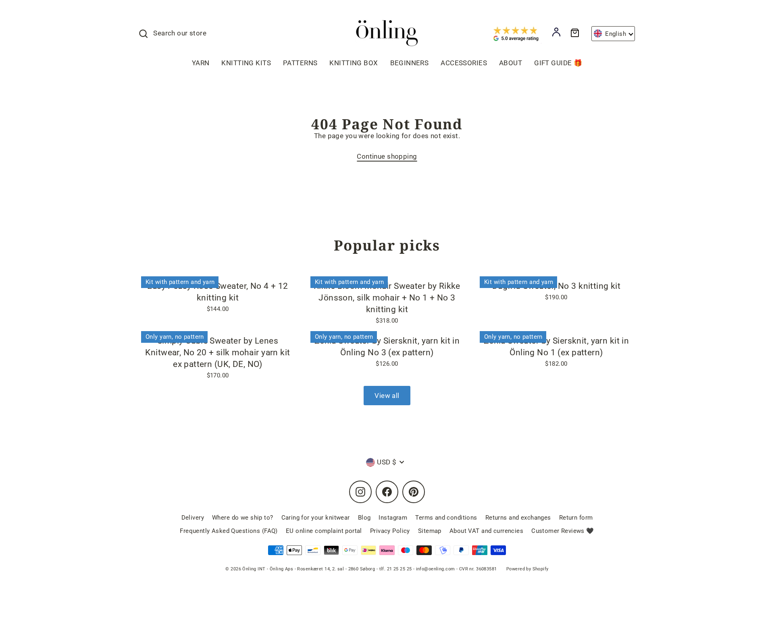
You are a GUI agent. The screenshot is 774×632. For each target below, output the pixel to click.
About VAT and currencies (486, 531)
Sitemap (429, 531)
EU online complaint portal (324, 531)
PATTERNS (300, 63)
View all (387, 396)
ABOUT (510, 63)
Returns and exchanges (518, 517)
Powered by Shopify (527, 569)
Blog (364, 517)
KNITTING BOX (353, 63)
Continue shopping (387, 156)
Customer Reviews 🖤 (562, 531)
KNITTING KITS (246, 63)
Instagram (393, 517)
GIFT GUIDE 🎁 (558, 63)
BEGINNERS (409, 63)
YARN (201, 63)
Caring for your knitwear (315, 517)
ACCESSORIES (464, 63)
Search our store (179, 33)
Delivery (192, 517)
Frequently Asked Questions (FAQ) (229, 531)
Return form (576, 517)
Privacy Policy (390, 531)
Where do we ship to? (242, 517)
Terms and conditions (446, 517)
